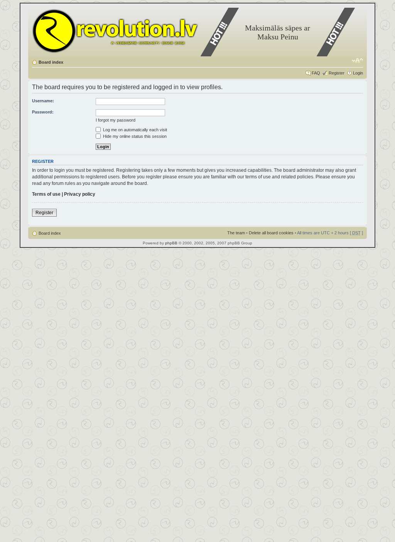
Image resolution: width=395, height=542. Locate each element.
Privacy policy (79, 194)
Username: (43, 100)
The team (236, 232)
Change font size (357, 60)
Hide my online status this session (134, 136)
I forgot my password (115, 120)
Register (336, 73)
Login (358, 73)
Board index (51, 62)
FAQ (316, 73)
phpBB (171, 243)
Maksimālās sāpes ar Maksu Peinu (277, 32)
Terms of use (46, 194)
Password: (43, 112)
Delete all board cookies (271, 232)
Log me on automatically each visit (134, 129)
